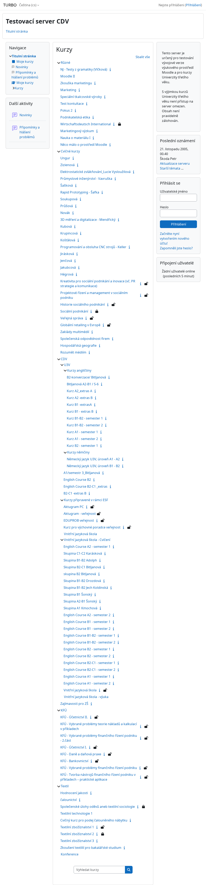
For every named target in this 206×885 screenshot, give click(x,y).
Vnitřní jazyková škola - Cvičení (87, 540)
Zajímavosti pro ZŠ (74, 703)
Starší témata (170, 168)
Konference (69, 854)
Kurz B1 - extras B (80, 411)
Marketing (68, 90)
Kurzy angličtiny (79, 370)
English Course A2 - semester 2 (87, 615)
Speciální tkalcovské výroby (81, 97)
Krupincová (69, 233)
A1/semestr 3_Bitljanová (82, 473)
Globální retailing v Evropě (80, 325)
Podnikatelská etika (75, 117)
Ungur (65, 158)
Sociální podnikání (74, 311)
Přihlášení (193, 5)
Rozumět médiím (73, 352)
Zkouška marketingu (76, 83)
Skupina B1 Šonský (78, 594)
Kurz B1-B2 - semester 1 (85, 418)
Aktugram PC (74, 507)
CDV (64, 359)
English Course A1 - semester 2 (87, 683)
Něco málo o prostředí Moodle (83, 144)
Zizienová (67, 165)
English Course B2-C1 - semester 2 (89, 669)
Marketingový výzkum (77, 131)
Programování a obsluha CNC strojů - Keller (93, 247)
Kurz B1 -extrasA (79, 404)
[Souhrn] (111, 69)
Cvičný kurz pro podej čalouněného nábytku (93, 820)
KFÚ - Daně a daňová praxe (80, 754)
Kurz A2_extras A (79, 391)
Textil (65, 786)
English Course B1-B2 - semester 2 (89, 642)
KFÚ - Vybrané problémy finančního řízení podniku (98, 768)
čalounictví (68, 800)
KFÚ (64, 710)
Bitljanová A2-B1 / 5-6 (83, 384)
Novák (65, 213)
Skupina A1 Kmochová (80, 608)
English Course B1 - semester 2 (87, 628)
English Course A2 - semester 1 (87, 546)
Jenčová (66, 260)
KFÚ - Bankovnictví (74, 761)
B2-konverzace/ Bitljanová (86, 377)
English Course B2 (77, 479)
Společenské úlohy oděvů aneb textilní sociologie (97, 806)
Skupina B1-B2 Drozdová (82, 581)
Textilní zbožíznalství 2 (77, 834)
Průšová (66, 206)
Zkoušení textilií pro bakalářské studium (90, 847)
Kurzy (18, 88)
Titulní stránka (17, 31)
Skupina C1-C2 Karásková (83, 553)
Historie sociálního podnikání (82, 304)
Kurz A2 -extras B (80, 398)
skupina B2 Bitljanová (80, 574)
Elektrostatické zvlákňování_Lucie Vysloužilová (95, 172)
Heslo (164, 207)
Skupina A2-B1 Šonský (80, 601)
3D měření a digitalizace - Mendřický (87, 219)
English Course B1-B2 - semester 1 (89, 635)
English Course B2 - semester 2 (87, 656)
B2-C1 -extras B (75, 493)
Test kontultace (72, 103)
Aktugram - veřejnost (80, 513)
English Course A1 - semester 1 (87, 676)
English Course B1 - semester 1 (87, 622)
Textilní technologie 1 (76, 813)
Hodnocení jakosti (74, 793)
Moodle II (67, 76)
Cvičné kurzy (70, 151)
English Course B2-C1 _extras (85, 486)
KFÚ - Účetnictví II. (74, 717)
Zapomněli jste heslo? (176, 248)
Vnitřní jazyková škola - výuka (86, 697)
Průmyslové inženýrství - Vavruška (86, 178)
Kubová (66, 226)
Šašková (66, 185)
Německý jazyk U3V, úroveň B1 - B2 (93, 466)
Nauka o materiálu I (75, 138)
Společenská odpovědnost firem (85, 338)
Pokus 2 (66, 110)
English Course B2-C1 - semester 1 (89, 663)
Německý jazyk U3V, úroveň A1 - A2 (93, 459)
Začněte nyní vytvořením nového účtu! (174, 238)
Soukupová (68, 199)
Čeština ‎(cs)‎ (27, 5)
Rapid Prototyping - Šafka (79, 192)
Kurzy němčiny (78, 452)
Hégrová (66, 274)
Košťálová (67, 240)
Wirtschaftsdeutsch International (85, 124)
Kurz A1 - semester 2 (82, 439)
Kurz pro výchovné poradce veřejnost (92, 527)
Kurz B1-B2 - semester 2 (85, 425)
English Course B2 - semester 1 (87, 649)
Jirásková (67, 254)
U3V (67, 365)
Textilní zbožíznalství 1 (77, 827)
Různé (65, 62)
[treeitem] (27, 72)
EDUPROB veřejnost (79, 520)
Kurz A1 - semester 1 (82, 432)
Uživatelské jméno (174, 191)
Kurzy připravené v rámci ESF (86, 500)
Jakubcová (68, 267)
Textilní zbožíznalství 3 (77, 841)
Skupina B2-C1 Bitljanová (82, 567)
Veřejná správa (71, 318)
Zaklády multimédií (74, 332)
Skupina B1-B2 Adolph (80, 560)
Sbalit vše (143, 57)
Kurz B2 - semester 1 (82, 445)
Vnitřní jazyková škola (80, 534)
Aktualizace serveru (175, 163)
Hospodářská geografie (78, 345)
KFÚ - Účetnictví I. (73, 747)
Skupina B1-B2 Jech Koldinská (86, 587)
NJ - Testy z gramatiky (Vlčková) (83, 69)
